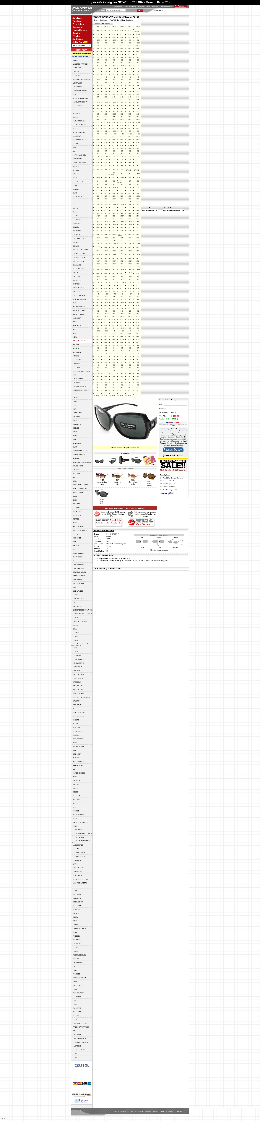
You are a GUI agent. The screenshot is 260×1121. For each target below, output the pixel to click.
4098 (113, 151)
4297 (121, 230)
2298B (114, 114)
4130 (137, 159)
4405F (122, 280)
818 (97, 388)
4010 (97, 122)
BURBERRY (76, 166)
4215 (113, 190)
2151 (105, 80)
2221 (105, 91)
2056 (121, 48)
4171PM (136, 170)
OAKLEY (76, 758)
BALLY (75, 109)
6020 (121, 322)
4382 (113, 269)
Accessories (77, 27)
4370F (114, 261)
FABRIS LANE (77, 413)
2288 (129, 111)
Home (96, 20)
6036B (98, 331)
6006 (137, 314)
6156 (113, 368)
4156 (137, 162)
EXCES (75, 405)
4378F (138, 267)
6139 (129, 359)
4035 (129, 131)
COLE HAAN (77, 276)
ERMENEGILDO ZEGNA (81, 390)
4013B (138, 122)
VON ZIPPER (77, 1034)
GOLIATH (76, 470)
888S (105, 390)
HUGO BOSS (77, 504)
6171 (113, 371)
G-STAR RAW (77, 443)
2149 (137, 77)
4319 (137, 238)
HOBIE (75, 496)
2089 (113, 60)
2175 (113, 85)
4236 (137, 199)
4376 (97, 267)
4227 (105, 196)
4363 (113, 258)
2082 (129, 57)
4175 (97, 174)
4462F (106, 302)
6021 (129, 322)
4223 (129, 193)
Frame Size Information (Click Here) (159, 535)
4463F (122, 302)
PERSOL (75, 792)
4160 (113, 165)
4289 (121, 227)
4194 (97, 181)
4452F (130, 297)
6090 (97, 345)
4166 (97, 169)
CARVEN (76, 204)
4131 (97, 162)
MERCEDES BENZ (79, 712)
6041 (113, 331)
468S (105, 311)
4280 (97, 221)
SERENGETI (77, 898)
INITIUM (76, 519)
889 (113, 390)
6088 (129, 342)
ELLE (74, 375)
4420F (106, 285)
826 (121, 388)
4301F (106, 234)
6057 (97, 336)
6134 (137, 356)
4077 (121, 145)
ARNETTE (76, 94)
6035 (129, 328)
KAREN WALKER (78, 598)
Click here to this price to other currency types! (173, 424)
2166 (121, 83)
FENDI (75, 420)
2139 (105, 74)
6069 (113, 339)
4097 (105, 151)
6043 (129, 331)
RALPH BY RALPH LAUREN (82, 833)
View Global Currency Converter (173, 478)
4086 (121, 148)
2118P (114, 68)
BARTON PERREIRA (79, 125)
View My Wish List (169, 486)
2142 (129, 74)
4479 (137, 308)
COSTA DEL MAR (78, 288)
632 (137, 379)
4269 (105, 216)
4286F (130, 224)
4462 (97, 302)
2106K (122, 65)
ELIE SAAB (76, 367)
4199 (97, 185)
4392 (137, 273)
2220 (97, 91)
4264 (105, 213)
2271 (113, 108)
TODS (75, 970)
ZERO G (75, 1053)
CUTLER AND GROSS (80, 295)
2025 (129, 37)
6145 (121, 362)
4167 (105, 169)
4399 (113, 277)
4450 (97, 297)
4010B (106, 122)
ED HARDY (76, 363)
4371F (130, 261)
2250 (129, 100)
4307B (106, 238)
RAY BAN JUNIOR (79, 852)
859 (97, 390)
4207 (105, 187)
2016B (106, 34)
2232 (105, 94)
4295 (137, 227)
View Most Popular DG (170, 490)
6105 (121, 348)
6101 (137, 345)
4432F (106, 288)
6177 (105, 373)
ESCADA (76, 397)
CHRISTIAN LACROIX (80, 257)
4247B (122, 204)
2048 (121, 46)
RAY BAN (76, 849)
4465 (137, 302)
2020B (98, 37)
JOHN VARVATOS (78, 568)
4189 (105, 177)
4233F (114, 199)
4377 (113, 267)
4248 (129, 204)
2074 (121, 54)
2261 (97, 105)
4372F (98, 264)
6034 (113, 328)
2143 (137, 74)
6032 (97, 328)
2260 (137, 102)
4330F (138, 241)
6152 (129, 365)
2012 (129, 30)
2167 (129, 83)
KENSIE (75, 617)
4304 (137, 234)
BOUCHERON (77, 159)
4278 (113, 219)
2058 (137, 48)
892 (121, 390)
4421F (114, 285)
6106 (129, 348)
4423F (130, 285)
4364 (129, 258)
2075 (129, 54)
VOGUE (75, 1031)
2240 (113, 97)
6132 (121, 356)
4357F (98, 254)
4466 (97, 305)
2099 (129, 63)
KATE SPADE (77, 606)
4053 (113, 139)
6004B (122, 314)
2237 (97, 97)
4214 (105, 190)
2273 (129, 108)
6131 (113, 356)
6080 (97, 342)
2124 (105, 71)
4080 (105, 148)
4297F (130, 230)
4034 (121, 131)
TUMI (75, 1000)
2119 (121, 68)
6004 (113, 314)
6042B (122, 331)
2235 (129, 94)
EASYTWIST (77, 360)
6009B (130, 317)
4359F (138, 254)
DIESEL (75, 322)
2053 (113, 48)
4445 (97, 294)
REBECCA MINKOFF (79, 856)
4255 (137, 207)
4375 (137, 264)
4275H (98, 219)
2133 (129, 71)
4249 (137, 204)
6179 (113, 373)
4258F (114, 210)
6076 (129, 339)
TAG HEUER (77, 943)
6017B (98, 322)
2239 (105, 97)
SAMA (75, 890)
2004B (122, 26)
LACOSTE (76, 633)
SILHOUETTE (77, 906)
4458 (113, 299)
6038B (106, 331)
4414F (122, 282)
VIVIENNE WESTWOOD (81, 1027)
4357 (137, 251)
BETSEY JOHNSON (79, 132)
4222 (121, 193)
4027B (122, 128)
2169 (97, 85)
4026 (113, 128)
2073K (114, 54)
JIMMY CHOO (77, 557)
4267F (130, 213)
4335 (105, 243)
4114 (121, 156)
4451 (113, 297)
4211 (129, 187)
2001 (97, 26)
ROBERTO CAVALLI (79, 868)
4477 (121, 308)
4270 (113, 216)
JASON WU (76, 545)
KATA (75, 602)
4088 (137, 148)
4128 (129, 159)
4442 (121, 291)
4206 (97, 187)
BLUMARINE (77, 143)
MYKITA (76, 742)
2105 (113, 65)
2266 (121, 105)
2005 (129, 26)
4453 (137, 297)
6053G (122, 334)
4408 (137, 280)
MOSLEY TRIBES (78, 739)
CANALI (75, 185)
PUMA (75, 826)
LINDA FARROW (78, 659)
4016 (113, 125)
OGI (74, 769)
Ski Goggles (77, 39)
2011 (121, 30)
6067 (105, 339)
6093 (121, 345)
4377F (122, 267)
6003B (106, 314)
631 (129, 379)
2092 (129, 60)
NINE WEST (77, 754)
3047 (105, 117)
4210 (121, 187)
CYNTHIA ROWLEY (79, 299)
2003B (114, 26)
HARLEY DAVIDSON (80, 488)
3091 (113, 117)
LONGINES (76, 670)
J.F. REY (75, 534)
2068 (97, 54)
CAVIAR (75, 208)
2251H (138, 100)
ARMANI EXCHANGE (80, 90)
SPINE (75, 921)
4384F (106, 273)
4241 (129, 202)
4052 (105, 139)
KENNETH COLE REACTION (82, 614)
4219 (97, 193)
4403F (98, 280)
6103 (105, 348)
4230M (138, 196)
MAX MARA (77, 705)
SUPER (75, 932)
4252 (113, 207)
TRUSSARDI (77, 997)
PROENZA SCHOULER (80, 822)
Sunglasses (77, 18)
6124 (105, 353)
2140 (113, 74)
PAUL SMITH (77, 784)
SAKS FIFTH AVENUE (80, 883)
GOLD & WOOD (78, 466)
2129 (113, 71)
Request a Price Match (169, 481)
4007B (122, 120)
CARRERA (76, 200)
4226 (97, 196)
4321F (114, 241)
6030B (130, 325)
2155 (121, 80)
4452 (121, 297)
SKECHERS (76, 909)
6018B (106, 322)
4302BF (119, 235)
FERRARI (76, 428)
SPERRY (75, 917)
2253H (106, 102)
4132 (105, 162)
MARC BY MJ (77, 686)
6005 (129, 314)
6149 (105, 365)
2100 (137, 63)
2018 (121, 34)
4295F (98, 230)
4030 (97, 131)
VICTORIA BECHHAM (80, 1023)
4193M (138, 177)
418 (121, 174)
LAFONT (76, 636)
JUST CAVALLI (78, 591)
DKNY (75, 337)
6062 (129, 336)
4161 (121, 165)
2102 (97, 65)
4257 (97, 210)
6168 (97, 371)
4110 (137, 154)
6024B (106, 325)
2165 (113, 83)
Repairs (76, 33)
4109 (129, 154)
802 (129, 382)
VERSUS (75, 1019)
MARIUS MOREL (78, 693)
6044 (137, 331)
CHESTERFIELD (78, 238)
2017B (114, 34)
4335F (114, 243)
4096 (97, 151)
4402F (130, 277)
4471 (137, 305)
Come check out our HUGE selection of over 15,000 (113, 514)
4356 (121, 251)
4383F (138, 269)
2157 (129, 80)
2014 (97, 34)
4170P (122, 169)
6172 (121, 371)
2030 (129, 40)
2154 (113, 80)
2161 (137, 80)
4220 (105, 193)
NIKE (74, 750)
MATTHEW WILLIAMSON (81, 697)
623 (121, 379)
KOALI (75, 629)
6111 (105, 351)
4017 (121, 125)
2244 (137, 97)
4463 (113, 302)
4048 (113, 137)
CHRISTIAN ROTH (79, 261)
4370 (105, 261)
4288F (114, 227)
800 (97, 382)
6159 (137, 368)
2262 (105, 105)
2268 (137, 105)
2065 (121, 51)
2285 (121, 111)
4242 (137, 202)
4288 (105, 227)
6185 (129, 373)
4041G (122, 134)
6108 (97, 351)
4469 (105, 305)
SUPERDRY (76, 936)
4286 (121, 224)
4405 (113, 280)
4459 (121, 299)
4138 (113, 162)
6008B (122, 317)
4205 (137, 185)
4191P (122, 177)
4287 (137, 224)
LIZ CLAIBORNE (78, 663)
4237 (97, 202)
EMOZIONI (76, 382)
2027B (98, 40)
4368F (98, 261)
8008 (121, 382)
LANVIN (75, 640)
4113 (113, 156)
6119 (97, 353)
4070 (129, 142)
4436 (121, 288)
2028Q (114, 40)
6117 (129, 351)
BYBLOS (75, 174)
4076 (113, 145)
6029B (122, 325)
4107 (113, 154)
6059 (105, 336)
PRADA (75, 818)
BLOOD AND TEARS (79, 140)
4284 (137, 221)
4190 (113, 177)
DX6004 (120, 395)
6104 (113, 348)
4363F (122, 258)
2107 (129, 65)
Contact (148, 6)
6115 (121, 351)
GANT (75, 447)
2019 (129, 34)
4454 (97, 299)
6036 (137, 328)
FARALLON (76, 416)
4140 (121, 162)
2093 (137, 60)
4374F (130, 264)
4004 (97, 120)
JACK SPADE (77, 538)
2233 (113, 94)
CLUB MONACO (78, 269)
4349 (129, 247)
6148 (97, 365)
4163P (138, 165)
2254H (114, 102)
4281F (122, 221)
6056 (137, 334)
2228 (137, 91)
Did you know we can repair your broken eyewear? (145, 514)
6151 (121, 365)
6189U (106, 376)
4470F (130, 305)
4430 (137, 285)
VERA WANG (77, 1012)
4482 (97, 311)
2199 (97, 88)
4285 (105, 224)
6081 (105, 342)
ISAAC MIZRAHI (78, 526)
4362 (97, 258)
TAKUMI (76, 947)
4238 (105, 202)
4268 (137, 213)
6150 (113, 365)
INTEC (75, 523)
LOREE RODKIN (78, 674)
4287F (98, 227)
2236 (137, 94)
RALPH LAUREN (78, 837)
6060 (113, 336)
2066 (129, 51)
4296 (105, 230)
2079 (105, 57)
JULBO (75, 587)
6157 (121, 368)
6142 (105, 362)
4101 (129, 151)
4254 (129, 207)
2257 (129, 102)
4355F (114, 251)
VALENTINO (77, 1008)
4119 (105, 159)
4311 (121, 238)
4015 (105, 125)
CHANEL (76, 227)
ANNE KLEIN (77, 87)
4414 (113, 282)
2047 (113, 46)
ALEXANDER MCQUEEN (81, 79)
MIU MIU (76, 724)
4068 (121, 142)
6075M (122, 339)
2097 (121, 63)
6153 (137, 365)
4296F (114, 230)
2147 (121, 77)
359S (121, 117)
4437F (138, 288)
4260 (129, 210)
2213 (129, 88)
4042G (130, 134)
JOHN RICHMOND (79, 564)
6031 (137, 325)
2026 (137, 37)
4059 (105, 142)
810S (121, 385)
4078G (138, 145)
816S (137, 385)
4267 (121, 213)
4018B (138, 125)
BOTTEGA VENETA (79, 155)
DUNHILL (76, 356)
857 (137, 388)
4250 (97, 207)
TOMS (75, 981)
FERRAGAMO (77, 424)
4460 (129, 299)
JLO (74, 561)
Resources (155, 6)
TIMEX (75, 966)
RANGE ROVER (78, 845)
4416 (129, 282)
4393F (98, 277)
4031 (105, 131)
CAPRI (75, 193)
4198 (137, 181)
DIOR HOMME (77, 325)
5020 (129, 311)
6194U (138, 376)
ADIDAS (75, 60)
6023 (97, 325)
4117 (97, 159)
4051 (97, 139)
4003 (137, 117)
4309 (113, 238)
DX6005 (128, 395)
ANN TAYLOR (77, 83)
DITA (74, 329)
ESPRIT (75, 401)
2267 (129, 105)
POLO (75, 807)
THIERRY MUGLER (79, 955)
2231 (97, 94)
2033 (97, 43)
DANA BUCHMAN (79, 306)
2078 (97, 57)
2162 (97, 83)
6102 (97, 348)
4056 (129, 139)
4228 (113, 196)
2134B (138, 71)
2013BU (136, 31)
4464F (130, 302)
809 (97, 385)
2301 (121, 114)
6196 (105, 379)
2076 (137, 54)
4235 (129, 199)
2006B (138, 26)
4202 (113, 185)
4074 (97, 145)
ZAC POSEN (77, 1046)
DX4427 (104, 395)
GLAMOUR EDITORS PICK (82, 462)
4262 (137, 210)
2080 (113, 57)
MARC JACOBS (78, 689)
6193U (130, 376)
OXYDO (75, 777)
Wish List (170, 1111)
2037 (121, 43)
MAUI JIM (76, 701)
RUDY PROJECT (78, 871)
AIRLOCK (76, 71)
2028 (105, 40)
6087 (121, 342)
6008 (113, 317)
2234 (121, 94)
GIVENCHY (76, 458)
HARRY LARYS (78, 492)
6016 (137, 319)
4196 (113, 181)
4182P (98, 177)
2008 (97, 30)
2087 (97, 60)
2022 (113, 37)
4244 (105, 204)
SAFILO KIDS (77, 875)
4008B (138, 120)
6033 (105, 328)
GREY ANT (76, 473)
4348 (113, 247)
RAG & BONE (77, 830)
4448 (121, 294)
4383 (129, 269)
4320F (106, 241)
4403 (137, 277)
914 (137, 390)
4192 (129, 177)
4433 (113, 288)
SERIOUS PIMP (78, 902)
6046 (105, 334)
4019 (97, 128)
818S (105, 388)
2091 (121, 60)
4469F (114, 305)
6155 (105, 368)
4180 (129, 174)
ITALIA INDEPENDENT (80, 530)
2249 (121, 100)
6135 (97, 359)
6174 (137, 371)
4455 (105, 299)
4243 (97, 204)
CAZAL (75, 212)
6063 (137, 336)
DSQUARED (77, 352)
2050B (138, 46)
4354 (97, 251)
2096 (113, 63)
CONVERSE (76, 284)
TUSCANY (76, 1004)
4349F (138, 247)
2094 (97, 63)
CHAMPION (77, 223)
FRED (74, 439)
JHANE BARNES (78, 553)
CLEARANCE (77, 265)
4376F (106, 267)
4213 (97, 190)
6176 (97, 373)
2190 (121, 85)
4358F (114, 254)
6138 (121, 359)
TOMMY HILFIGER (79, 978)
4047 (105, 137)
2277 (105, 111)
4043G (138, 134)
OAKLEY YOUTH (78, 761)
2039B (138, 43)
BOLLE (75, 151)
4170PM (128, 170)
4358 (105, 254)
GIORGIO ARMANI (79, 454)
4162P (130, 165)
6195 (97, 379)
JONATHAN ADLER (79, 572)
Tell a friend (132, 6)
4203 (121, 185)
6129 (97, 356)
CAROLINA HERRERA (80, 197)
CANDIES (76, 189)
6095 (129, 345)
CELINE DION (77, 219)
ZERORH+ (76, 1057)
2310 (137, 114)
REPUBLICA (77, 860)
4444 (137, 291)
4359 (129, 254)
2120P (130, 68)
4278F (122, 219)
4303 (129, 234)
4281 (113, 221)
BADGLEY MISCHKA (80, 102)
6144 (113, 362)
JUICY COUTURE (78, 583)
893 (129, 390)
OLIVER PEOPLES (79, 773)
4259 (121, 210)
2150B (98, 80)
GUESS (75, 481)
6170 (105, 371)
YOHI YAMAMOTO (79, 1038)
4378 (129, 267)
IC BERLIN (76, 507)
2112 (137, 65)
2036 (113, 43)
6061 (121, 336)
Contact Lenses (79, 30)
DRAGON (76, 348)
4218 (137, 190)
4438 (97, 291)
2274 (137, 108)
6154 (97, 368)
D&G (74, 303)
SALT (74, 887)
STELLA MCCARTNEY (80, 928)
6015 (129, 319)
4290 (129, 227)
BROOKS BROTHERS (80, 162)
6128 (137, 353)
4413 (105, 282)
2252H (98, 102)
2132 (121, 71)
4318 (129, 238)
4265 (113, 213)
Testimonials (118, 6)
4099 (121, 151)
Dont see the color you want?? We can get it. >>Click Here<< (125, 508)
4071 (137, 142)
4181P (138, 174)
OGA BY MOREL (78, 765)
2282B (114, 111)
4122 (113, 159)
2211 (121, 88)
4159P (106, 165)
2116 (97, 68)
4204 (129, 185)
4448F (130, 294)
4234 (121, 199)
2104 (105, 65)
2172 (105, 85)
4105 (105, 154)
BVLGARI (76, 170)
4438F (106, 291)
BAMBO (75, 117)
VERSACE (76, 1015)
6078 (137, 339)
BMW (74, 147)
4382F (122, 269)
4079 (97, 148)
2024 (121, 37)
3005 (97, 117)
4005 (105, 120)
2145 (105, 77)
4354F (106, 251)
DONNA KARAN (78, 344)
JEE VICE (76, 549)
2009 (105, 30)
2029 (121, 40)
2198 (137, 85)
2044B (98, 46)
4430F (98, 288)
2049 (129, 46)
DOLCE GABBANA (112, 534)
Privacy (162, 1111)
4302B (114, 234)
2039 (129, 43)
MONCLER (76, 727)
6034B (122, 328)
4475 (105, 308)
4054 (121, 139)
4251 (105, 207)
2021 (105, 37)
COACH (75, 272)
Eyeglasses (77, 21)
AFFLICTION (77, 68)
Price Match (179, 1111)
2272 (121, 108)
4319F (98, 241)
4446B (106, 294)
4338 (129, 243)
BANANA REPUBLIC (79, 121)
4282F (130, 221)
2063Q (106, 51)
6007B (106, 317)
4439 (113, 291)
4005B (114, 120)
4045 (97, 137)
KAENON (76, 595)
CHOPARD (76, 246)
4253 (121, 207)
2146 (113, 77)
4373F (114, 264)
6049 (113, 334)
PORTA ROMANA (78, 815)
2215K (138, 88)
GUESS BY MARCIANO (80, 485)
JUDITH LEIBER (78, 579)
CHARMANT (77, 231)
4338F (138, 243)
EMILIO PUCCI (78, 379)
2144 (97, 77)
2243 (129, 97)
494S (121, 311)
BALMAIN (76, 113)
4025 (105, 128)
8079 (137, 382)
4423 (121, 285)
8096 (105, 385)
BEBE (74, 128)
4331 (97, 243)
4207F (114, 187)
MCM (74, 708)
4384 (97, 273)
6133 (129, 356)
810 (113, 385)
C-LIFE (75, 178)
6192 (121, 376)
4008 (129, 120)
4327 (121, 241)
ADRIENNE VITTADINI (80, 64)
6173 (129, 371)
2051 (97, 48)
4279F (138, 219)
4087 (129, 148)
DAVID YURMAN (78, 314)
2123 (97, 71)
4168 (113, 169)
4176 (105, 174)
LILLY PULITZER (78, 655)
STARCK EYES (77, 924)
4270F (122, 216)
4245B (114, 204)
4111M (106, 156)
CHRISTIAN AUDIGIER (80, 250)
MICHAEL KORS (78, 716)
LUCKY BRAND (78, 678)
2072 (105, 54)
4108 (121, 154)
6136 (105, 359)
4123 (121, 159)
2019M (138, 34)
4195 (105, 181)
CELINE (75, 216)
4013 (129, 122)
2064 (113, 51)
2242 (121, 97)
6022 (137, 322)
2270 (105, 108)
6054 (129, 334)
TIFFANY (76, 959)
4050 (129, 137)
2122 (137, 68)
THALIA (75, 951)
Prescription (78, 24)
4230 (129, 196)
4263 (97, 213)
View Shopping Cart (169, 483)
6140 (137, 359)
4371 (121, 261)
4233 (105, 199)
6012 (105, 319)
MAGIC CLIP (77, 682)
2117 (105, 68)
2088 (105, 60)
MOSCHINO (77, 735)
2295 (97, 114)
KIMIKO (75, 625)
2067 (137, 51)
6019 (113, 322)
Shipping (141, 6)
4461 (137, 299)
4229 (121, 196)
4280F (106, 221)
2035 (105, 43)
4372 (137, 261)
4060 (113, 142)
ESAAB (75, 394)
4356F (130, 251)
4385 (113, 273)
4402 (121, 277)
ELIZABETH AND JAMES (81, 371)
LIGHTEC (76, 652)
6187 (97, 376)
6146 (129, 362)
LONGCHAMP (77, 667)
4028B (130, 128)
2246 (105, 100)
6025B (114, 325)
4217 (129, 190)
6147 (137, 362)
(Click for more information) (159, 550)
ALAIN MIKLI (77, 75)
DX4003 (96, 395)
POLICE (75, 803)
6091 (105, 345)
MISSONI (76, 720)
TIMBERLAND (77, 962)
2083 (137, 57)
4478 (129, 308)
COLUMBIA (77, 280)
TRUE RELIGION (78, 993)
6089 (137, 342)
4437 (129, 288)
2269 (97, 108)
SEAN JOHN (77, 894)
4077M (130, 145)
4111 (97, 156)
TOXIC (75, 989)
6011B (98, 319)
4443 (129, 291)
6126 (121, 353)
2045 (105, 46)
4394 (105, 277)
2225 (113, 91)
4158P (98, 165)
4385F (122, 273)
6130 (105, 356)
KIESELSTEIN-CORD (80, 621)
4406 (129, 280)
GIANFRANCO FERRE (80, 451)
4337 (121, 243)
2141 (121, 74)
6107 (137, 348)
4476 (113, 308)
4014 (97, 125)
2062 (97, 51)
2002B (106, 26)
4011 (113, 122)
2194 (129, 85)
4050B (138, 137)
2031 (137, 40)
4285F (114, 224)
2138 (97, 74)
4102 (137, 151)
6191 (113, 376)
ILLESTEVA (77, 511)
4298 (137, 230)
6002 (97, 314)
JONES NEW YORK (79, 576)
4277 (105, 219)
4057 (137, 139)
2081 (121, 57)
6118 (137, 351)
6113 (113, 351)
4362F (106, 258)
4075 (105, 145)
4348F (122, 247)
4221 (113, 193)
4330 (129, 241)
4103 (97, 154)
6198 (113, 379)
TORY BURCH (77, 985)
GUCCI (75, 477)
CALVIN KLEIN (78, 181)
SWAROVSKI (77, 940)
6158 (129, 368)
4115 (129, 156)
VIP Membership (166, 6)
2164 (105, 83)
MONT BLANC (77, 731)
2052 (105, 48)
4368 (137, 258)
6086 (113, 342)
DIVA (74, 333)
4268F (98, 216)
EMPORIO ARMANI (79, 386)
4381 (97, 269)
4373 (105, 264)
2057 (129, 48)
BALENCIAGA (77, 106)
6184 (121, 373)
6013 (113, 319)
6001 (137, 311)
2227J (129, 91)
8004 (113, 382)
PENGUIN (76, 788)
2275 (97, 111)
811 (129, 385)
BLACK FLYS (77, 136)
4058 (97, 142)
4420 (97, 285)
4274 (137, 216)
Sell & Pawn (78, 42)
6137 (113, 359)
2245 (97, 100)
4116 (137, 156)
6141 (97, 362)
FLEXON (76, 432)
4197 (129, 181)
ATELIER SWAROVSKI (80, 98)
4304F (98, 238)
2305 (129, 114)
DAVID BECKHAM (79, 310)
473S (113, 311)
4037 (97, 134)
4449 (137, 294)
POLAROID (76, 799)
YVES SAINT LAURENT (81, 1042)
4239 (113, 202)
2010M (114, 30)
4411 (97, 282)
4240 (121, 202)
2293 (137, 111)
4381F (106, 269)
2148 (129, 77)
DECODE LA (77, 318)
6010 (137, 317)
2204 (105, 88)
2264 (113, 105)
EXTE (75, 409)
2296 (105, 114)
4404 (105, 280)
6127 (129, 353)
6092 (113, 345)
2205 (113, 88)
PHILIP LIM (77, 796)
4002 (129, 117)
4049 (121, 137)
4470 (121, 305)
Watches (76, 36)
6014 (121, 319)
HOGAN (75, 500)
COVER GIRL (77, 291)
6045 (97, 334)
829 (129, 388)
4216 (121, 190)
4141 (129, 162)
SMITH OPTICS (78, 913)
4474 (97, 308)
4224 (137, 193)
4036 (137, 131)
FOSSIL (75, 435)
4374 (121, 264)
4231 (97, 199)
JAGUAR (75, 542)
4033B (114, 131)
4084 (113, 148)
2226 (121, 91)
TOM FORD (76, 974)
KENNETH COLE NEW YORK (82, 610)
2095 (105, 63)
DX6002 (112, 395)
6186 (137, 373)
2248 (113, 100)
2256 (121, 102)
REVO (75, 864)
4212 (137, 187)
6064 (97, 339)
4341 (105, 247)
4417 (137, 282)
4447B (114, 294)
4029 (137, 128)
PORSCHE (76, 811)
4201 (105, 185)
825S (113, 388)
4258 (105, 210)
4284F (98, 224)
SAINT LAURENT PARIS (81, 879)
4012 (121, 122)
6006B (98, 317)
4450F (106, 297)
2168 (137, 83)
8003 (105, 382)
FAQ (125, 6)
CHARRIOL (76, 234)
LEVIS (75, 648)
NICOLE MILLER (78, 746)
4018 (129, 125)
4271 (129, 216)
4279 (129, 219)
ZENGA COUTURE (79, 1050)
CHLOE (75, 242)
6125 (113, 353)
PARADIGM (76, 780)
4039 (105, 134)
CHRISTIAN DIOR (79, 253)
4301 (97, 234)
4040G (114, 134)
